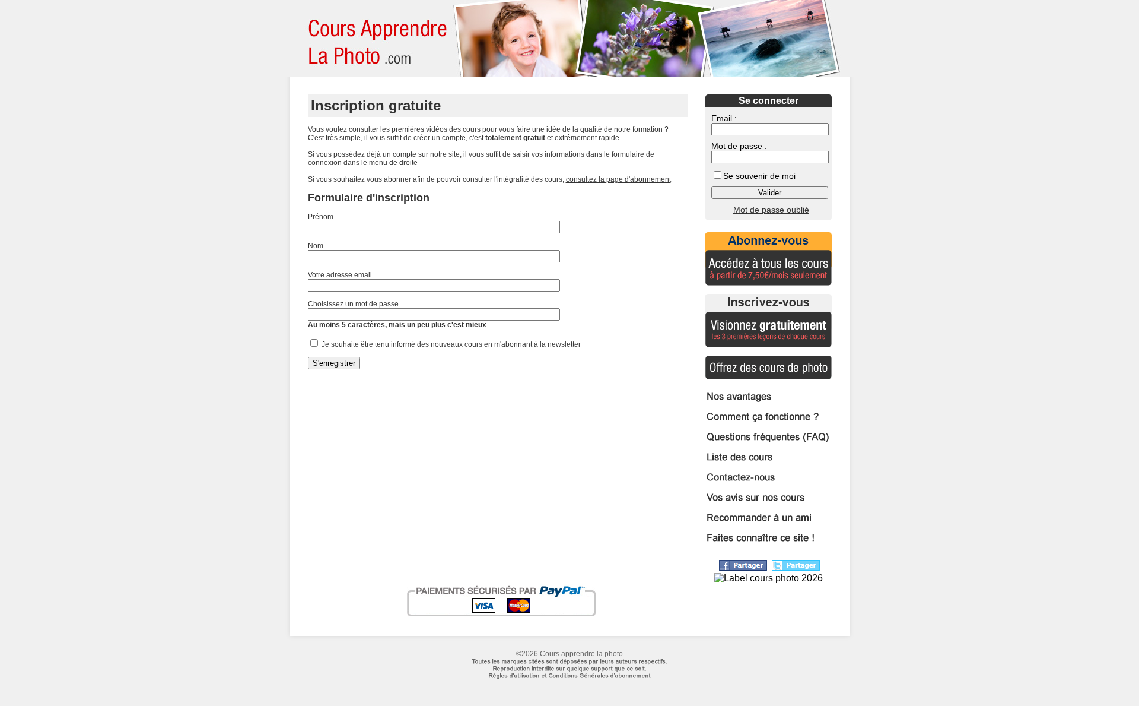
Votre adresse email (340, 275)
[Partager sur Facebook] (743, 567)
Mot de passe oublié (771, 209)
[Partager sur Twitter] (796, 567)
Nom (315, 246)
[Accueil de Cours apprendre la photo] (373, 38)
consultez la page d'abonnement (618, 179)
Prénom (320, 217)
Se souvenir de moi (759, 176)
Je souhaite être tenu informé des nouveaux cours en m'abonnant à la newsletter (450, 344)
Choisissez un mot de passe (353, 304)
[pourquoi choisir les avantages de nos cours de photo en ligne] (768, 402)
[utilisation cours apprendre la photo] (569, 685)
